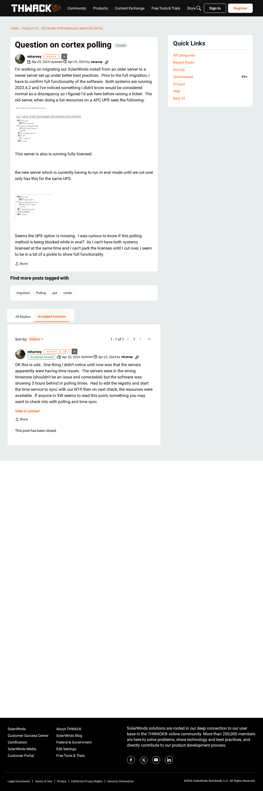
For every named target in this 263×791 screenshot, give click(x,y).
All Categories (184, 55)
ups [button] (54, 293)
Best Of (179, 98)
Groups (179, 84)
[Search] (198, 8)
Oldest (35, 339)
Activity (179, 70)
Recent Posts (183, 62)
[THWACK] (36, 8)
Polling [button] (41, 293)
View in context (27, 411)
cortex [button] (67, 293)
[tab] (23, 317)
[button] (20, 59)
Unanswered (210, 77)
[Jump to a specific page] (149, 339)
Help (176, 91)
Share (21, 264)
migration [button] (23, 293)
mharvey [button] (34, 56)
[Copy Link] (107, 62)
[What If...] (64, 56)
